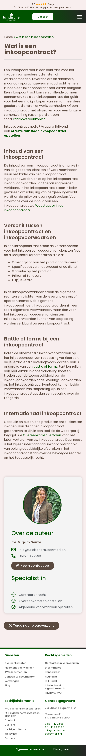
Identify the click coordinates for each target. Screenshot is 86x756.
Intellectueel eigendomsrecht (55, 687)
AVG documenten (16, 672)
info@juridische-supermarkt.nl (55, 732)
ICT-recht (51, 681)
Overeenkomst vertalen (42, 435)
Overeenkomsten (15, 663)
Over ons (10, 724)
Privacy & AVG (53, 692)
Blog (7, 685)
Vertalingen (12, 681)
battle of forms (45, 366)
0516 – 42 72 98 (54, 723)
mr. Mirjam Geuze (15, 729)
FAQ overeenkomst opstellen (23, 708)
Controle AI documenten (20, 676)
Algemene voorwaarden (19, 667)
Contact (10, 720)
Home (8, 37)
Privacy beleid (61, 749)
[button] (79, 17)
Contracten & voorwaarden (62, 663)
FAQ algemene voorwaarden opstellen (22, 714)
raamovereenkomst (29, 119)
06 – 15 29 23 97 (54, 727)
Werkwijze (11, 733)
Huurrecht (51, 676)
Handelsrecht (53, 672)
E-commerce (53, 667)
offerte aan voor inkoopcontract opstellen (35, 133)
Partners (10, 738)
